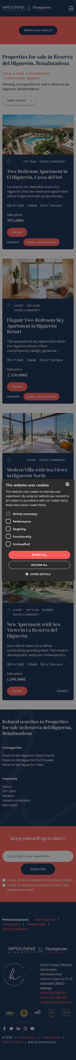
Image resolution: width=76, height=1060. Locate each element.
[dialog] (38, 530)
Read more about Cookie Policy (26, 505)
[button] (38, 574)
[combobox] (67, 484)
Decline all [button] (39, 565)
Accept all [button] (39, 555)
